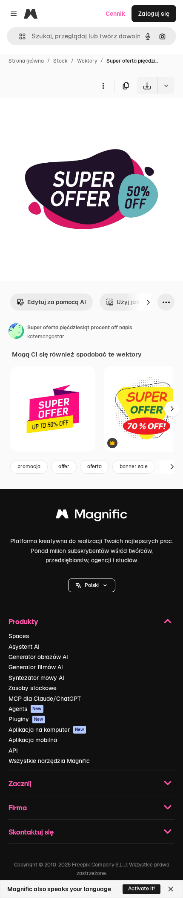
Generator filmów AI (36, 667)
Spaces (19, 636)
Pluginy (26, 719)
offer (63, 466)
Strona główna (26, 61)
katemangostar (45, 336)
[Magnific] (91, 516)
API (13, 750)
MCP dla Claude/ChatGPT (45, 698)
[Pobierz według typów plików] (165, 85)
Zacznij (20, 783)
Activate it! (141, 888)
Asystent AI (24, 646)
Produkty (23, 621)
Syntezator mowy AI (36, 678)
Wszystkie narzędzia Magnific (49, 761)
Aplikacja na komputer (46, 730)
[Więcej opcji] (103, 85)
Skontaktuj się (31, 831)
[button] (91, 585)
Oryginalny (59, 114)
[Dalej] (148, 302)
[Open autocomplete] (19, 36)
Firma (18, 807)
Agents (25, 709)
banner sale (134, 466)
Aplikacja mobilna (33, 740)
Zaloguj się (153, 13)
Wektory (87, 61)
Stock (60, 61)
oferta (94, 466)
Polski (92, 585)
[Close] (171, 889)
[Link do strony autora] (16, 332)
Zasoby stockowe (33, 688)
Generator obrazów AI (38, 657)
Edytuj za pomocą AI (56, 302)
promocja (28, 466)
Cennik (116, 13)
